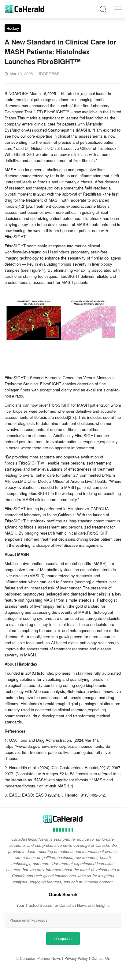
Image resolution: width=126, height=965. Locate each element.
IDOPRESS (49, 73)
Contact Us (100, 958)
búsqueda (63, 938)
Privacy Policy (76, 958)
